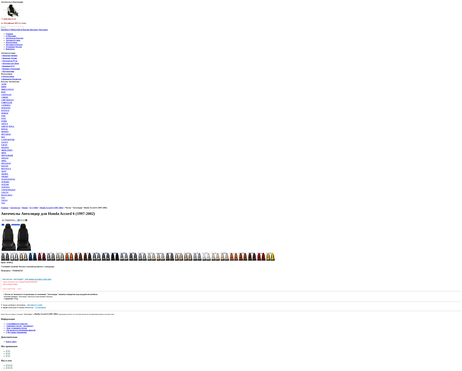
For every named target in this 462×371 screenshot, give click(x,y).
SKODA (4, 174)
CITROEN (5, 105)
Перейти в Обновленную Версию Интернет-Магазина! (24, 30)
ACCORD (33, 208)
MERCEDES (7, 150)
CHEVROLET (7, 100)
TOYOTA (5, 187)
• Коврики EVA (8, 66)
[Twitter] (21, 220)
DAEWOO (5, 108)
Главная (9, 34)
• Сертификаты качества (17, 324)
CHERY (4, 97)
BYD (3, 92)
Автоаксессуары (13, 40)
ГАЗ (3, 198)
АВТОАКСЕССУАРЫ (34, 305)
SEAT (3, 171)
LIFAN (4, 145)
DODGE (4, 113)
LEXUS (4, 142)
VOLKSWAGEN (8, 190)
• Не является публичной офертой (20, 330)
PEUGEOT (6, 163)
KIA (3, 137)
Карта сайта (11, 342)
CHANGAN (6, 95)
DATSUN (5, 111)
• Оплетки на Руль (9, 61)
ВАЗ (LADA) (6, 195)
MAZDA (5, 148)
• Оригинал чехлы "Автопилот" (20, 326)
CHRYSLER (6, 103)
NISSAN (5, 158)
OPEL (4, 161)
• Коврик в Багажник (10, 69)
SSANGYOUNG (8, 179)
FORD (4, 121)
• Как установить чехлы (16, 328)
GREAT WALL (7, 126)
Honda (25, 208)
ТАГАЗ (4, 200)
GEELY (4, 124)
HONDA (5, 132)
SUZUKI (5, 185)
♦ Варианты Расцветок (11, 79)
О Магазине (11, 36)
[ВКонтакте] (18, 220)
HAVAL (4, 129)
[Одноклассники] (23, 220)
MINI (3, 153)
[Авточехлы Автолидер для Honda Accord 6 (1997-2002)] (16, 251)
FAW (3, 116)
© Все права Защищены (16, 332)
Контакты (10, 49)
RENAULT (6, 169)
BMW (3, 87)
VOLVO (4, 192)
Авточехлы (15, 208)
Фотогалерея (11, 42)
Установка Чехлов (14, 47)
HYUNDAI (6, 134)
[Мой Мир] (26, 220)
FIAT (3, 118)
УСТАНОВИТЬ (40, 307)
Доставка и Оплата (14, 45)
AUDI (3, 84)
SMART (4, 177)
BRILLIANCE (7, 89)
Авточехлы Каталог (14, 38)
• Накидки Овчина (9, 56)
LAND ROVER (8, 140)
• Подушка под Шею (10, 63)
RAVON (4, 166)
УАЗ (3, 203)
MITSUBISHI (7, 155)
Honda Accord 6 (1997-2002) (51, 208)
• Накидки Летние (9, 58)
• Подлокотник (7, 71)
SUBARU (5, 182)
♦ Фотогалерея (7, 76)
